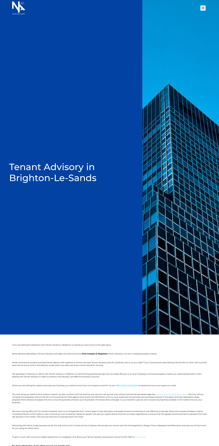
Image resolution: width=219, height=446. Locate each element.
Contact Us (140, 437)
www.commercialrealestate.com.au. (172, 394)
